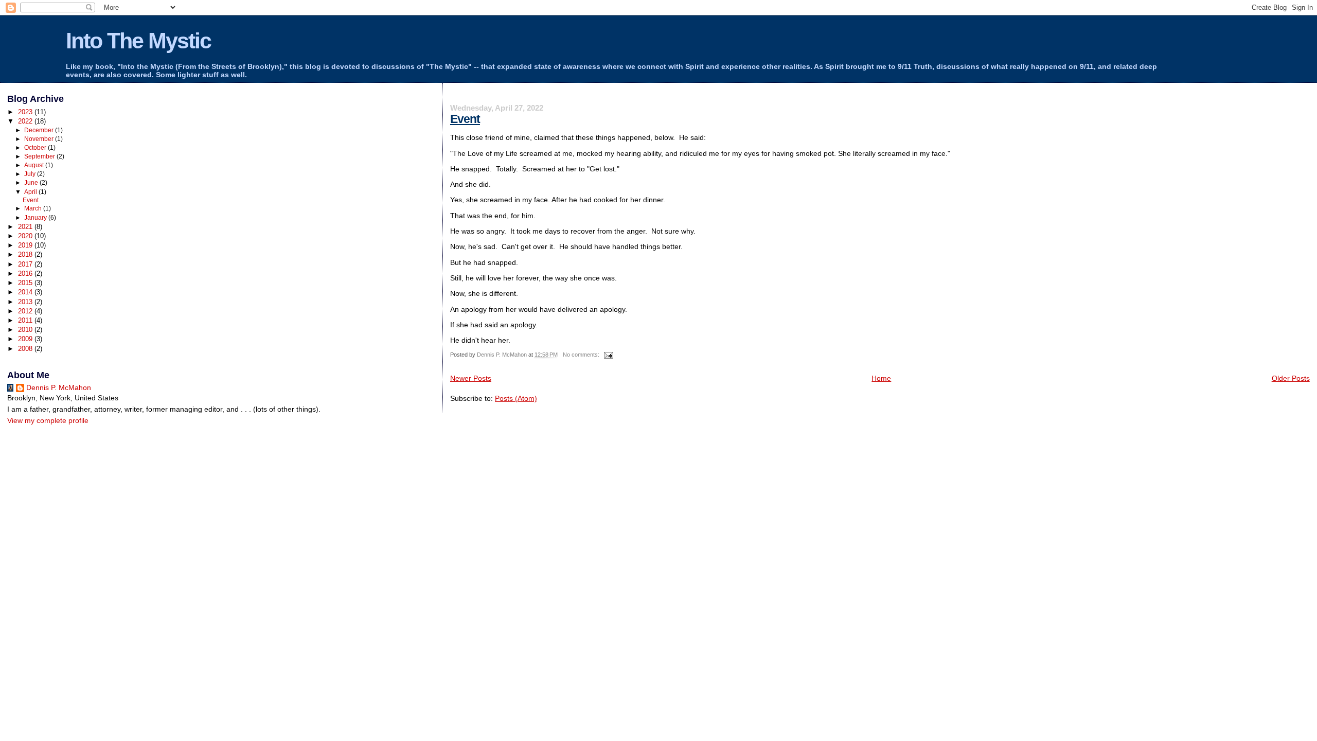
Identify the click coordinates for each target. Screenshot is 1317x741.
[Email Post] (608, 354)
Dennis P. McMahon (58, 388)
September (40, 156)
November (39, 139)
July (30, 174)
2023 (26, 112)
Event (465, 119)
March (33, 208)
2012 (26, 311)
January (36, 217)
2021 (26, 227)
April (31, 192)
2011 (26, 320)
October (36, 147)
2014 (26, 292)
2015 (26, 283)
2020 (26, 236)
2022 (26, 121)
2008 (26, 348)
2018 (26, 254)
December (39, 130)
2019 (26, 245)
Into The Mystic (138, 40)
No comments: (582, 354)
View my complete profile (47, 421)
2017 (26, 264)
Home (881, 378)
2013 (26, 302)
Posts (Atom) (516, 398)
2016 (26, 273)
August (34, 165)
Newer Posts (470, 378)
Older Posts (1291, 378)
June (32, 182)
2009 (26, 339)
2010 (26, 329)
